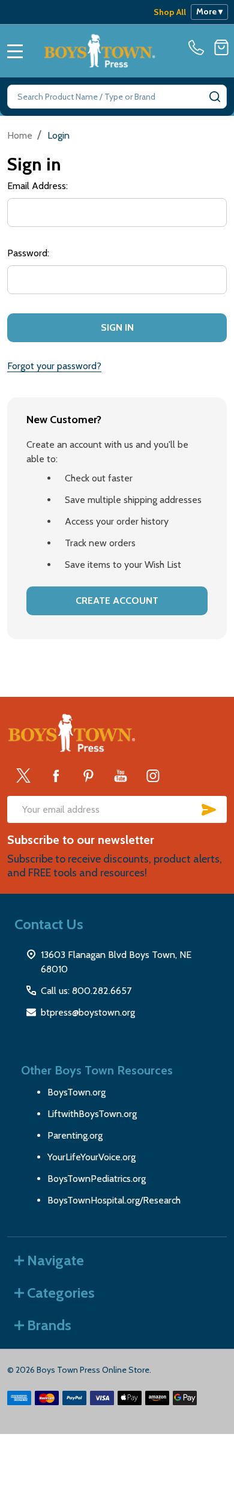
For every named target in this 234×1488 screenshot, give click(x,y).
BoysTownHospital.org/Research (114, 1200)
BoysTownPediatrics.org (96, 1178)
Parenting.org (75, 1135)
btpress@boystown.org (88, 1012)
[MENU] (15, 51)
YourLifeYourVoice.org (91, 1157)
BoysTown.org (76, 1092)
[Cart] (221, 47)
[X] (23, 775)
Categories (61, 1292)
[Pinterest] (88, 775)
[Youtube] (120, 775)
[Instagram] (153, 775)
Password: (28, 253)
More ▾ (209, 11)
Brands (49, 1325)
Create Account (117, 600)
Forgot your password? (54, 366)
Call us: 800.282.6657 (86, 990)
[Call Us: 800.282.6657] (198, 47)
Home (19, 135)
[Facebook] (56, 775)
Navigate (55, 1260)
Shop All (170, 12)
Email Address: (37, 185)
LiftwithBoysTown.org (92, 1113)
